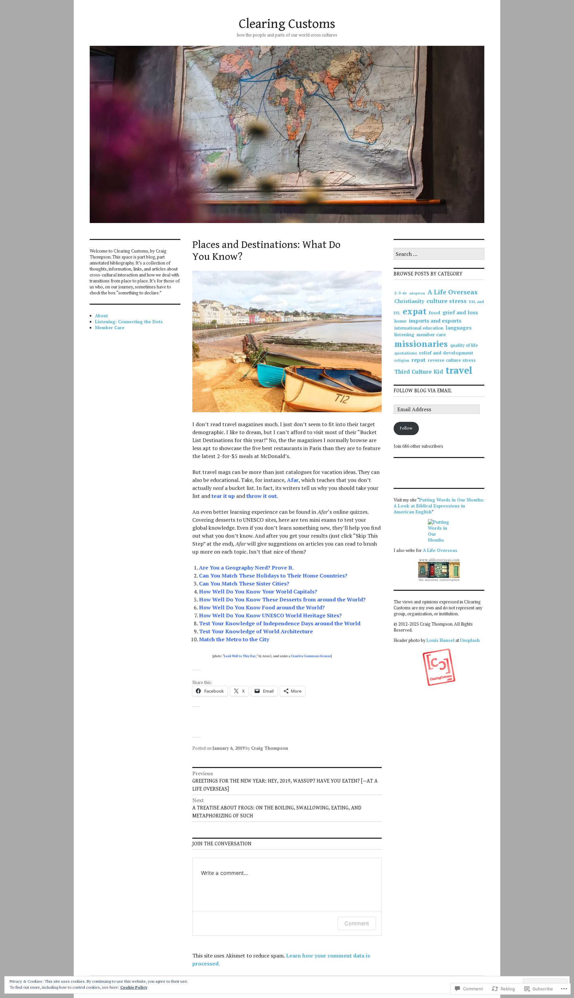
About (101, 316)
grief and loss (460, 312)
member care (431, 334)
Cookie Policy (133, 987)
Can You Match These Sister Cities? (244, 583)
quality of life (464, 345)
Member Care (110, 328)
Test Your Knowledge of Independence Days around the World (279, 623)
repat (419, 359)
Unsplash (470, 640)
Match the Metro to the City (234, 639)
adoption (417, 293)
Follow (406, 428)
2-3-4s (400, 293)
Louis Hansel (440, 640)
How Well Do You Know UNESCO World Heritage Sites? (270, 615)
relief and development (446, 352)
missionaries (421, 343)
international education (418, 328)
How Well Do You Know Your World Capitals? (258, 591)
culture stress (447, 301)
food (434, 312)
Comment (356, 923)
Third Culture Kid (418, 371)
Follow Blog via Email (423, 391)
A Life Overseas (453, 292)
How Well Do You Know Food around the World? (262, 607)
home (400, 321)
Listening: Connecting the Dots (129, 322)
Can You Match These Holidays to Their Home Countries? (273, 575)
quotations (405, 353)
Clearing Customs (287, 24)
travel (458, 370)
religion (401, 360)
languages (459, 328)
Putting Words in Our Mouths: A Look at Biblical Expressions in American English (439, 506)
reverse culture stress (452, 360)
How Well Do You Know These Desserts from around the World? (282, 599)
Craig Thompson (269, 748)
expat (415, 311)
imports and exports (435, 320)
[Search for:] (439, 254)
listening (404, 334)
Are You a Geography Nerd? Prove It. (246, 567)
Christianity (409, 301)
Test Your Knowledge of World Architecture (256, 631)
